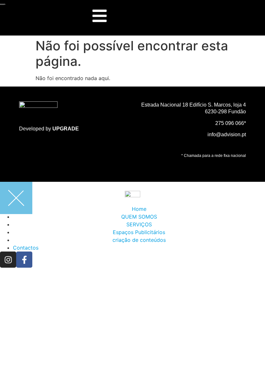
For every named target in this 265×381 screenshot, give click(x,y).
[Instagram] (8, 260)
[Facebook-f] (24, 260)
